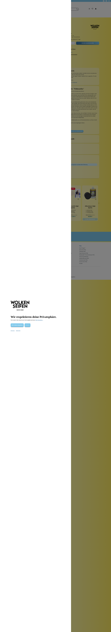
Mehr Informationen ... (39, 320)
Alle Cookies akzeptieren (17, 325)
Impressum (13, 330)
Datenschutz (18, 330)
